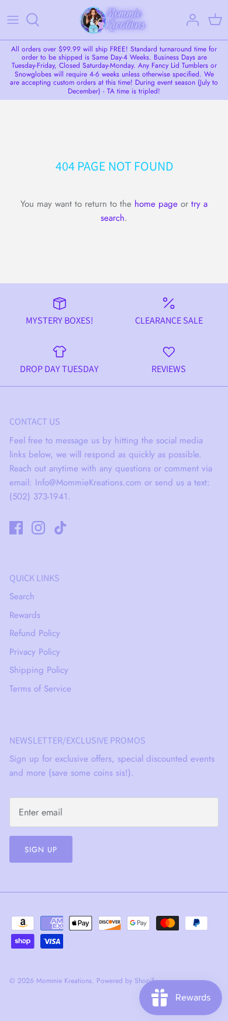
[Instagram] (38, 527)
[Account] (189, 20)
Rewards (24, 615)
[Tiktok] (60, 527)
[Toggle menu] (13, 20)
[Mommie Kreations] (114, 20)
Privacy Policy (34, 651)
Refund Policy (34, 633)
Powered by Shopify (126, 980)
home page (156, 203)
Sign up (41, 849)
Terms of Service (40, 688)
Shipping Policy (38, 670)
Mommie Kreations (64, 980)
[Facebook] (16, 527)
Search (21, 596)
